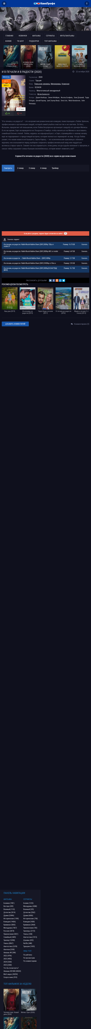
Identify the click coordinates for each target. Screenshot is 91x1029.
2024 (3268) (8, 962)
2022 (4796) (8, 956)
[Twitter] (63, 280)
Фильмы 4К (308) (10, 952)
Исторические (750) (30, 918)
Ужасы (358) (27, 934)
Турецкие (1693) (29, 946)
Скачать (84, 244)
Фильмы (36, 35)
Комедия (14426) (10, 922)
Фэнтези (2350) (9, 949)
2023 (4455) (8, 959)
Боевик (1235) (28, 903)
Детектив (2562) (29, 912)
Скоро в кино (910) (10, 977)
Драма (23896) (9, 915)
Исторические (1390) (11, 918)
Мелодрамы (56, 84)
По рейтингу (27, 955)
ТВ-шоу (20, 41)
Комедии (65, 84)
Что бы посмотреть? (11, 968)
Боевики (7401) (9, 903)
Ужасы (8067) (8, 943)
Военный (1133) (9, 909)
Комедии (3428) (29, 922)
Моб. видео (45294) (11, 974)
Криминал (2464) (29, 925)
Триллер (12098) (9, 940)
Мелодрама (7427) (10, 928)
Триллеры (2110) (29, 931)
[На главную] (45, 3)
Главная (9, 35)
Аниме (8, 41)
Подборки (34, 41)
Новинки (23, 35)
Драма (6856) (28, 915)
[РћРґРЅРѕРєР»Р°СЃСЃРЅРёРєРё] (57, 280)
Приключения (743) (30, 928)
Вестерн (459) (8, 906)
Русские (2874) (9, 931)
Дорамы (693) (28, 940)
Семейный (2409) (10, 937)
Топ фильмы (50, 41)
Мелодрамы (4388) (30, 906)
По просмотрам (29, 958)
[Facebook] (53, 280)
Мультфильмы (67, 35)
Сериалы (50, 35)
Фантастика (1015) (30, 937)
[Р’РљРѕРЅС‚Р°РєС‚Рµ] (50, 280)
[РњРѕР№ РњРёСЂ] (60, 280)
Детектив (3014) (9, 912)
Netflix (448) (27, 943)
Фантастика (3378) (10, 946)
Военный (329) (28, 909)
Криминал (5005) (9, 925)
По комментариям (29, 961)
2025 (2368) (8, 965)
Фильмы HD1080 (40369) (12, 971)
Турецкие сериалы (42, 84)
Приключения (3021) (11, 934)
